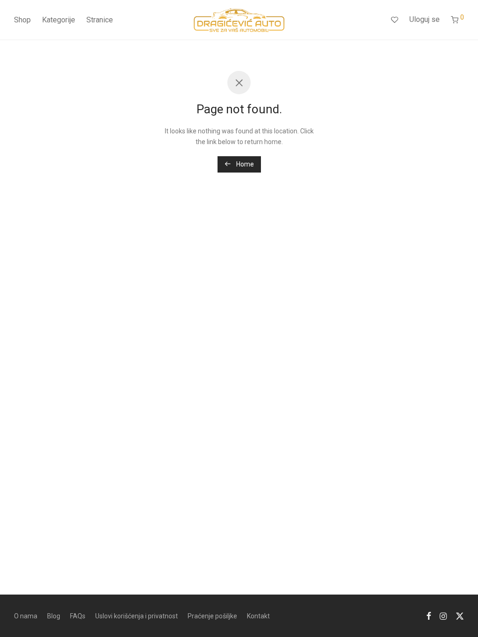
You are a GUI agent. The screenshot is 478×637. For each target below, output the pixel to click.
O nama (25, 616)
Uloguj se (424, 19)
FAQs (77, 616)
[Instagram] (443, 615)
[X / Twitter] (460, 615)
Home (244, 164)
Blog (53, 616)
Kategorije (58, 19)
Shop (22, 19)
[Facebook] (428, 615)
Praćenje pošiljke (212, 616)
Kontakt (258, 616)
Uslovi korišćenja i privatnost (136, 616)
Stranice (99, 19)
